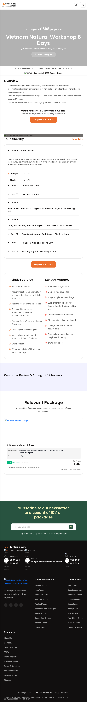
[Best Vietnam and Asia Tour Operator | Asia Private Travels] (8, 4)
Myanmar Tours (41, 599)
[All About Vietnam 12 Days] (43, 430)
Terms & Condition (12, 666)
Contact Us (8, 643)
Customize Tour (10, 647)
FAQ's (6, 652)
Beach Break (73, 604)
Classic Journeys (75, 590)
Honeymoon (73, 609)
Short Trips (72, 585)
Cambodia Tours (41, 595)
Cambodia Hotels (75, 627)
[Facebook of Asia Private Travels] (5, 605)
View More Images (43, 136)
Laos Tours (39, 590)
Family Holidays (74, 599)
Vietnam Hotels (41, 623)
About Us (8, 638)
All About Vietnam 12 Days (20, 445)
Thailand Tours (41, 604)
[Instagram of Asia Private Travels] (21, 605)
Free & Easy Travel (75, 618)
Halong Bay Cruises (43, 618)
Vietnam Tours (41, 585)
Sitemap (7, 680)
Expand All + (77, 139)
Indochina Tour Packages (45, 609)
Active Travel (73, 613)
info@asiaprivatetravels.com (46, 561)
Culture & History (75, 595)
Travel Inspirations (11, 657)
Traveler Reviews (11, 661)
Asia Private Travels (44, 693)
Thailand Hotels (10, 675)
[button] (43, 152)
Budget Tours (40, 613)
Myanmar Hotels (11, 671)
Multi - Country (74, 623)
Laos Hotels (40, 627)
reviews (25, 463)
